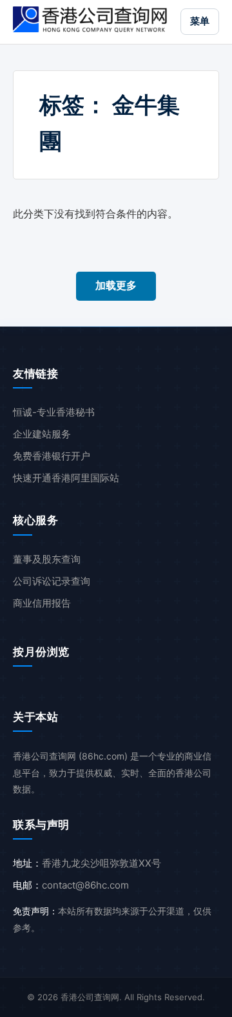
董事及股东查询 (47, 559)
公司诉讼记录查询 (51, 581)
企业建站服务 (42, 434)
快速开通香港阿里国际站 (66, 478)
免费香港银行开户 (51, 456)
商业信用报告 (42, 603)
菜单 (199, 20)
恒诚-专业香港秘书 (54, 412)
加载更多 (116, 285)
